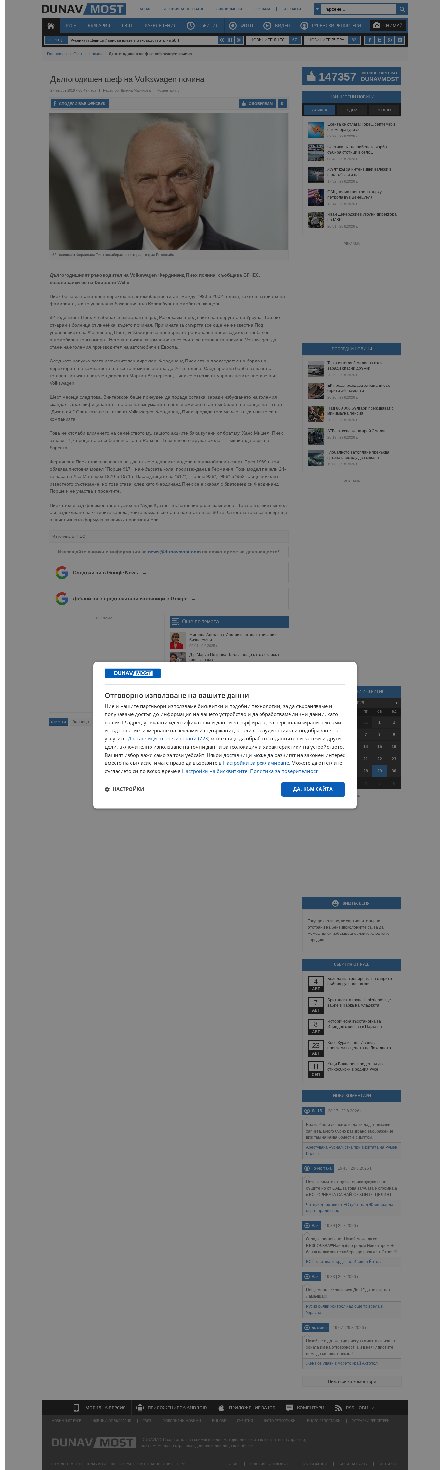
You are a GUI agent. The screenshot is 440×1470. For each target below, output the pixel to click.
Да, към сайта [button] (313, 789)
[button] (124, 789)
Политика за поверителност (284, 771)
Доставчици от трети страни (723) (168, 738)
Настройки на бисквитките (214, 771)
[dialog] (225, 735)
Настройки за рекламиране (256, 763)
